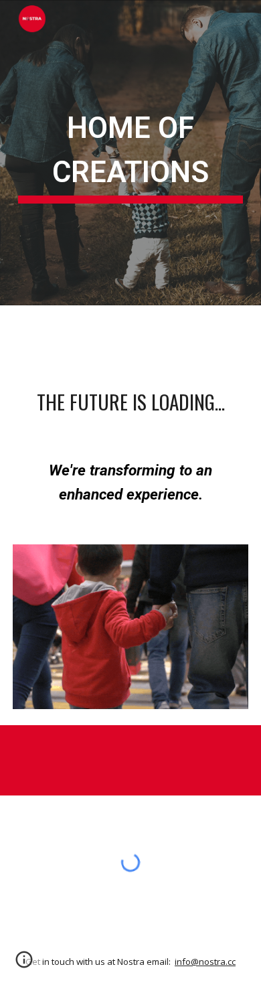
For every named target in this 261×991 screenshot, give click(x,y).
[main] (130, 152)
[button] (24, 964)
